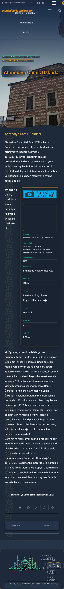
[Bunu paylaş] (28, 507)
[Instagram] (43, 3)
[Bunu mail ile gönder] (20, 507)
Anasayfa (6, 57)
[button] (54, 3)
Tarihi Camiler (27, 61)
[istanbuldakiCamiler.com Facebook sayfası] (50, 565)
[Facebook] (38, 3)
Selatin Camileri (51, 572)
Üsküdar (14, 57)
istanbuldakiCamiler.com (30, 584)
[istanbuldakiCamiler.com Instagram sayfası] (58, 565)
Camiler (17, 61)
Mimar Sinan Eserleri (51, 558)
